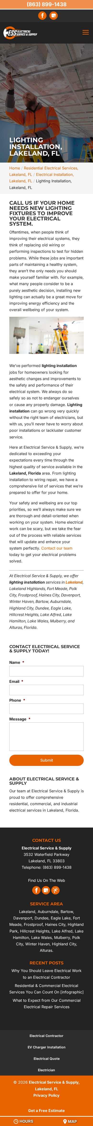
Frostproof (33, 924)
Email (16, 681)
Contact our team (56, 548)
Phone (17, 700)
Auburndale (48, 911)
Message (20, 719)
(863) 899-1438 (47, 4)
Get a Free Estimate (46, 1110)
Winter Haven (37, 944)
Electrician (46, 1070)
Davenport (22, 918)
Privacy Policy (46, 1095)
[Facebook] (42, 15)
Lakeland (27, 911)
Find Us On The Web (46, 880)
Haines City (55, 924)
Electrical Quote (47, 1059)
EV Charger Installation (47, 1047)
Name (16, 662)
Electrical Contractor (46, 1036)
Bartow (67, 911)
